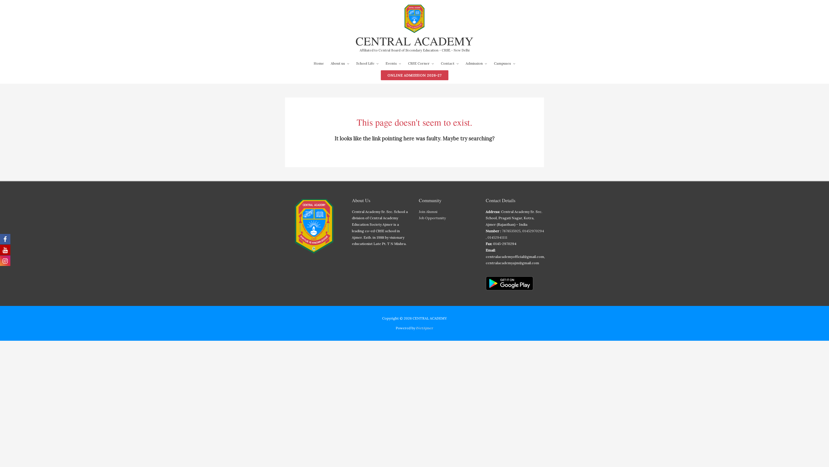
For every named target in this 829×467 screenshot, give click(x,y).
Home (319, 63)
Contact (447, 63)
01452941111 (497, 237)
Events (391, 63)
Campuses (502, 63)
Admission (474, 63)
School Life (365, 63)
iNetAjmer (424, 328)
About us (338, 63)
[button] (414, 75)
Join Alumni (428, 212)
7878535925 (511, 231)
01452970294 (533, 231)
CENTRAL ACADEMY (414, 41)
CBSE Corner (419, 63)
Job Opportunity (432, 218)
